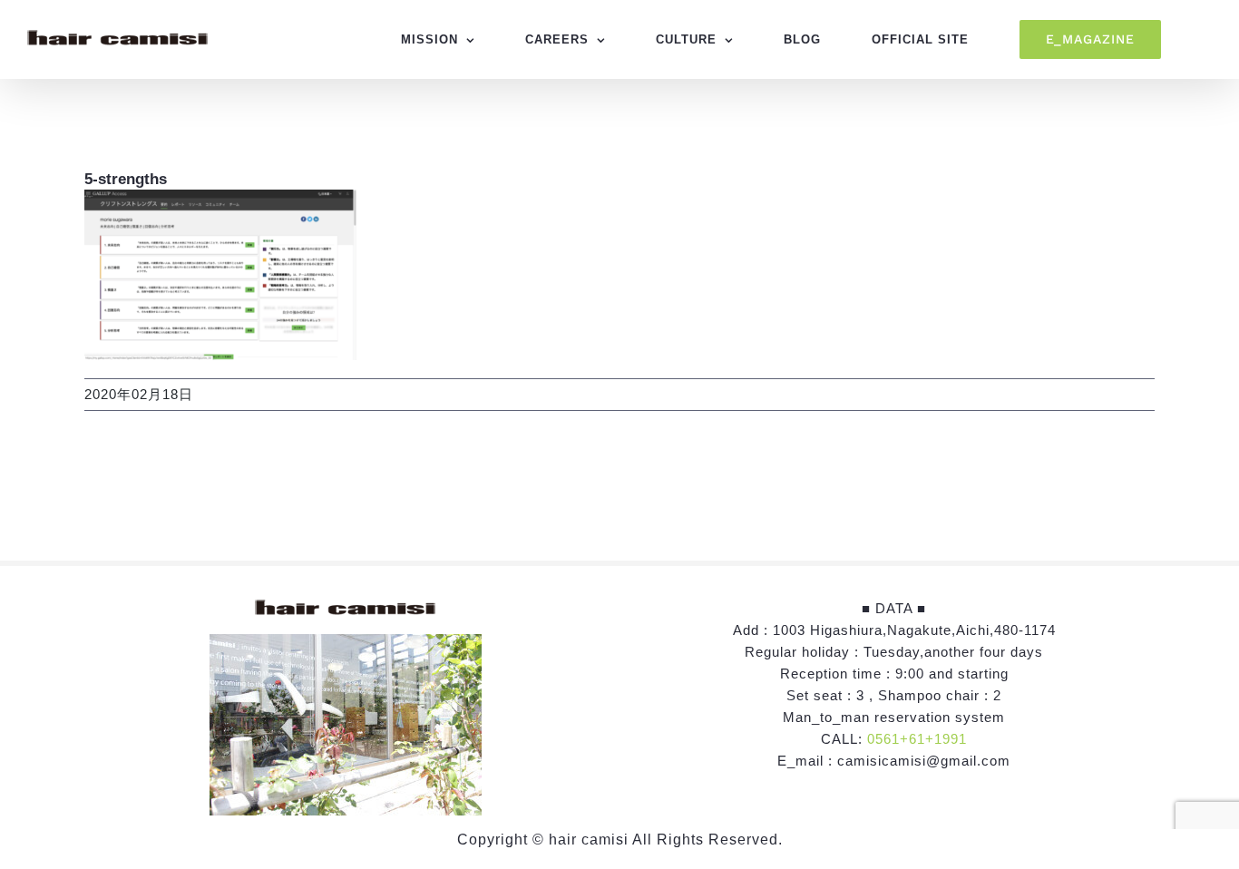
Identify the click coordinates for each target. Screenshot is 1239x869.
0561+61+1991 (917, 739)
